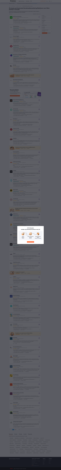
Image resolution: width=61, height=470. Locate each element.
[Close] (43, 227)
